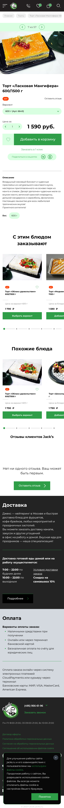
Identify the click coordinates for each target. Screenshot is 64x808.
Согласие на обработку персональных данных (28, 743)
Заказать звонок (35, 712)
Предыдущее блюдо (22, 27)
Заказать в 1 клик (32, 149)
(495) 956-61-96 (33, 705)
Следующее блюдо (42, 27)
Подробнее (15, 598)
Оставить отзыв (53, 98)
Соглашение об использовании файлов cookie (28, 748)
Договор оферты (11, 734)
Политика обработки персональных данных (27, 739)
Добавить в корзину (37, 139)
